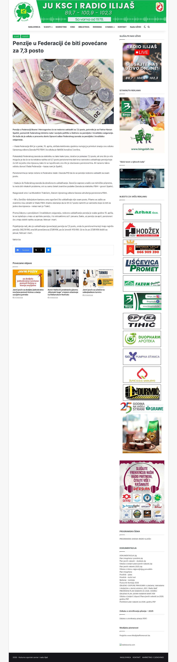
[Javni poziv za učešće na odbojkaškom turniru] (98, 278)
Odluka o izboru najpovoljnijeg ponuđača (136, 569)
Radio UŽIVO (135, 27)
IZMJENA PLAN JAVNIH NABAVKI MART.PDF (137, 594)
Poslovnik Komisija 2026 (129, 583)
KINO (72, 27)
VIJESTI (47, 27)
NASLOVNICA (34, 27)
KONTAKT (122, 27)
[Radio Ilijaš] (88, 11)
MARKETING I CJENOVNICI (153, 657)
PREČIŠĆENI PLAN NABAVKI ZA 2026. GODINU (138, 591)
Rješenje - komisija (127, 580)
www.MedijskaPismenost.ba (138, 635)
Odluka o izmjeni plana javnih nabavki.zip (136, 564)
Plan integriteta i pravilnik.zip (131, 558)
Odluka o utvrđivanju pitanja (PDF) (133, 618)
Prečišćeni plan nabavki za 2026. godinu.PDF (138, 602)
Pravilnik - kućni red (128, 577)
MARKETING (61, 27)
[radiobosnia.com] (127, 645)
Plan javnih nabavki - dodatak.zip (133, 561)
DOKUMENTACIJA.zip (128, 555)
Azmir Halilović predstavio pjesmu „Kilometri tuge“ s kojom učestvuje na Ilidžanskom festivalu (63, 292)
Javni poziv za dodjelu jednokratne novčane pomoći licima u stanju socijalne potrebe (28, 292)
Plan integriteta (126, 572)
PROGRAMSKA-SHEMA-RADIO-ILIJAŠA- (135, 539)
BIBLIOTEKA (84, 27)
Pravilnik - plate (126, 575)
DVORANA (97, 27)
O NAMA (109, 27)
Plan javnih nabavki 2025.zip (131, 566)
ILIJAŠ (16, 36)
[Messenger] (48, 250)
